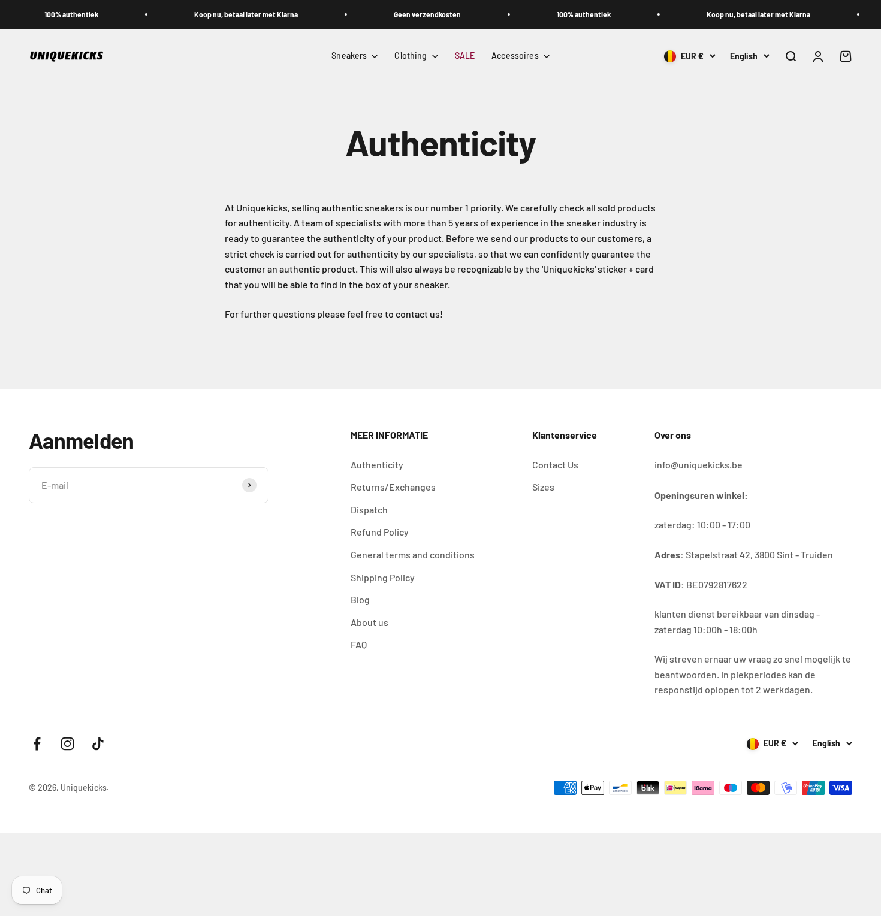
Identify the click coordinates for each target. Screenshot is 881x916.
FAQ (359, 644)
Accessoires (515, 55)
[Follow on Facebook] (37, 744)
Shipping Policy (383, 577)
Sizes (543, 486)
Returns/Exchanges (393, 486)
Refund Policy (380, 531)
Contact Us (555, 464)
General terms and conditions (413, 554)
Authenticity (377, 464)
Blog (360, 599)
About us (369, 622)
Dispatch (369, 509)
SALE (465, 55)
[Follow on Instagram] (67, 744)
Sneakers (349, 55)
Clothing (410, 55)
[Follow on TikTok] (98, 744)
